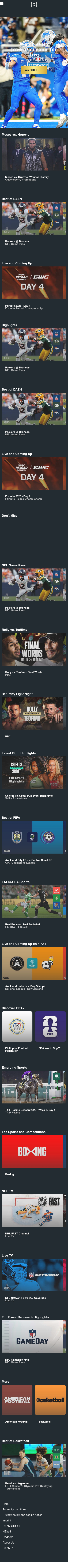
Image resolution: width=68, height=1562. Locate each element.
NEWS (7, 1531)
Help (6, 1504)
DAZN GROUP (12, 1526)
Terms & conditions (14, 1509)
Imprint (7, 1520)
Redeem (8, 1537)
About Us (8, 1542)
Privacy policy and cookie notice (22, 1515)
